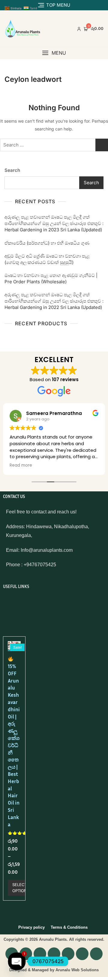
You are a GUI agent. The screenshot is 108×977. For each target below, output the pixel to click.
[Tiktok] (82, 953)
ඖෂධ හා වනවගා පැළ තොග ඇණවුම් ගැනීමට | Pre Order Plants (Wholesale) (51, 278)
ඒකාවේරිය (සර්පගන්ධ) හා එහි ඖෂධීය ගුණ (46, 243)
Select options (20, 887)
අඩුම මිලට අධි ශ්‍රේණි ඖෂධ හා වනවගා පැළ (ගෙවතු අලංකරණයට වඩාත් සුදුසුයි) (47, 259)
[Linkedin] (68, 953)
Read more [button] (21, 465)
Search (12, 170)
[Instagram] (54, 953)
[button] (54, 53)
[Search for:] (54, 145)
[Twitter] (96, 953)
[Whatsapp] (40, 953)
